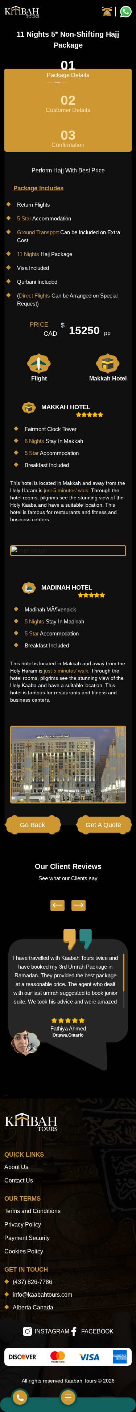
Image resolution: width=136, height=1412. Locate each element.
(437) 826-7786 (32, 1282)
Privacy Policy (22, 1224)
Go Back (32, 825)
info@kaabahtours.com (42, 1295)
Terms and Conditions (32, 1211)
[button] (57, 905)
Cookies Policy (23, 1251)
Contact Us (18, 1180)
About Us (16, 1167)
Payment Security (27, 1238)
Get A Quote (103, 825)
